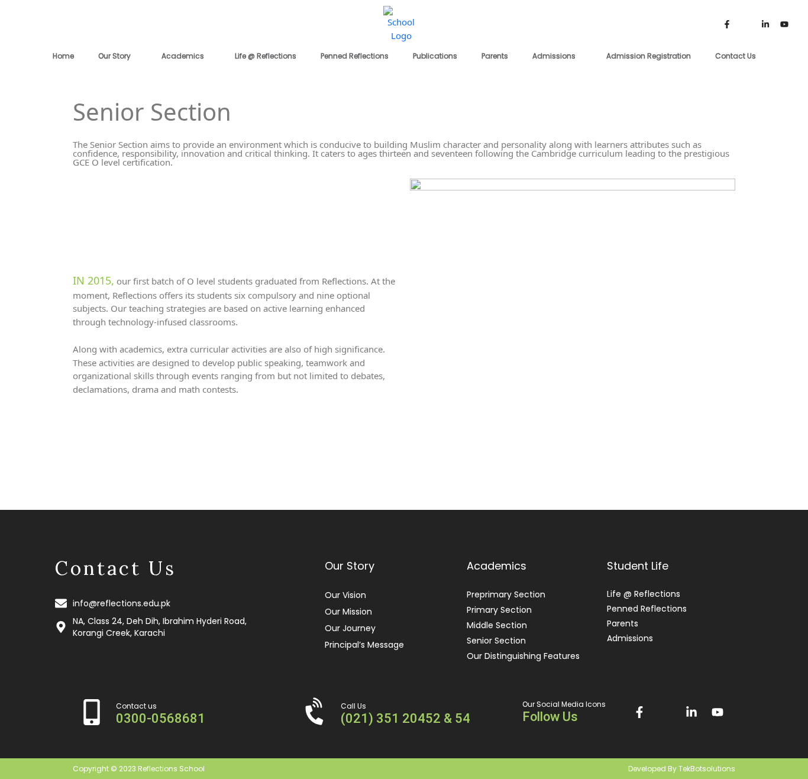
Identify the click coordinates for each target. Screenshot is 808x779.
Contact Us (735, 56)
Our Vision (345, 595)
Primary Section (499, 610)
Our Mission (348, 612)
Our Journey (350, 628)
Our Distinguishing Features (523, 656)
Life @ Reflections (265, 56)
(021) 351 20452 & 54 (405, 718)
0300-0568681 (160, 718)
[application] (135, 55)
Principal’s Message (364, 645)
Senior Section (496, 641)
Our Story (114, 55)
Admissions (554, 55)
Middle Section (497, 625)
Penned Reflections (355, 56)
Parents (494, 56)
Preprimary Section (506, 594)
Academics (182, 55)
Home (63, 56)
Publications (435, 56)
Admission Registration (648, 56)
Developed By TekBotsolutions (681, 769)
